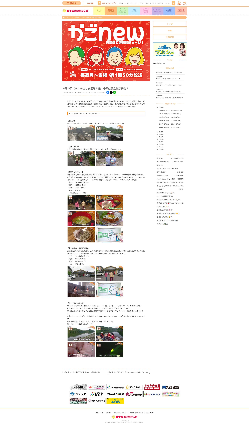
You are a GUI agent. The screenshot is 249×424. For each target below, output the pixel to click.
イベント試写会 (146, 11)
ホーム (99, 10)
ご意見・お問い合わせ (136, 413)
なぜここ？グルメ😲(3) (164, 217)
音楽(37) (180, 179)
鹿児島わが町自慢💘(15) (165, 210)
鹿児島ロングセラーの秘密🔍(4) (167, 220)
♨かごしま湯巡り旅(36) (165, 196)
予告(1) (181, 189)
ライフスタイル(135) (176, 186)
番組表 (73, 3)
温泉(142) (160, 165)
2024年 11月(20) (176, 110)
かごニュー (70, 17)
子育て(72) (160, 189)
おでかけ (85, 92)
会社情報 (169, 10)
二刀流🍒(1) (167, 203)
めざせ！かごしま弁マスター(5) (167, 168)
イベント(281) (178, 182)
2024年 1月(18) (176, 127)
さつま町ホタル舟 (82, 324)
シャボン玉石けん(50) (176, 158)
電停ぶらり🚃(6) (162, 224)
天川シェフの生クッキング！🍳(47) (168, 200)
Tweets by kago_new (159, 63)
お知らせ (181, 10)
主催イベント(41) (162, 175)
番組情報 (111, 10)
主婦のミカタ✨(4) (163, 206)
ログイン (184, 4)
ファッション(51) (177, 162)
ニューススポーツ (122, 11)
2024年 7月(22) (176, 117)
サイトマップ (149, 413)
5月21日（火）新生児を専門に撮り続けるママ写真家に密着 (82, 372)
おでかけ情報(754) (163, 162)
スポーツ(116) (169, 182)
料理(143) (160, 158)
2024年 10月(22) (164, 114)
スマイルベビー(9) (177, 203)
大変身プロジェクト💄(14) (165, 193)
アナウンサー (157, 10)
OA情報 (79, 92)
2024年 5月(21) (176, 120)
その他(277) (161, 182)
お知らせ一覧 (99, 413)
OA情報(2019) (161, 172)
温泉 (95, 92)
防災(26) (159, 203)
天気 (134, 10)
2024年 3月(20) (176, 124)
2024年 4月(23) (164, 124)
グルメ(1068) (179, 175)
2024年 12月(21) (164, 110)
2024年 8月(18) (164, 117)
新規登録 (179, 4)
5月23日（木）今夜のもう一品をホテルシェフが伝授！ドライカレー (128, 373)
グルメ (90, 92)
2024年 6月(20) (164, 120)
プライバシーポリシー (120, 413)
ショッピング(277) (163, 186)
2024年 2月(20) (164, 127)
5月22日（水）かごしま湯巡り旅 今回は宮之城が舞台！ (89, 17)
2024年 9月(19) (176, 114)
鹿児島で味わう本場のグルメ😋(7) (168, 213)
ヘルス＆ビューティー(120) (166, 179)
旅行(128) (180, 172)
